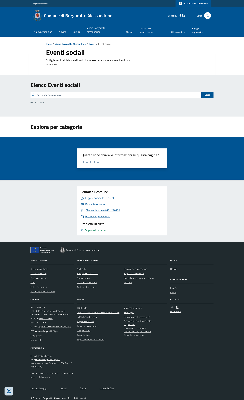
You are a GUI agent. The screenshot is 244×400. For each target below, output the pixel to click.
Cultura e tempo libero (87, 287)
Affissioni (128, 282)
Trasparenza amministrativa (146, 30)
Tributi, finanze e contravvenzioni (139, 278)
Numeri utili (35, 340)
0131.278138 (46, 318)
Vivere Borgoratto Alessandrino (96, 30)
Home (49, 44)
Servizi (76, 32)
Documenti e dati (38, 273)
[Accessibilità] (9, 391)
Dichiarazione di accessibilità (137, 317)
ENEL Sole (82, 308)
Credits (83, 388)
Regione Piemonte (40, 3)
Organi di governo (38, 278)
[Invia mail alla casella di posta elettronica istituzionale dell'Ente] (54, 326)
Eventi (92, 44)
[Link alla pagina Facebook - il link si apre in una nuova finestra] (180, 16)
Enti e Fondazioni (38, 287)
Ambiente (81, 269)
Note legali (129, 312)
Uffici (32, 282)
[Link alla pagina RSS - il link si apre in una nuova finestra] (183, 16)
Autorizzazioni (83, 278)
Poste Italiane (83, 335)
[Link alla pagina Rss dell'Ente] (177, 307)
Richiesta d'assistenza (134, 335)
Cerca (207, 94)
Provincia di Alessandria (88, 326)
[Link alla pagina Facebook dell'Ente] (172, 307)
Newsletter (175, 311)
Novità (62, 32)
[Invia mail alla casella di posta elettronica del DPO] (45, 356)
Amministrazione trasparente (137, 321)
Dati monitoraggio (38, 388)
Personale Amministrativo (42, 291)
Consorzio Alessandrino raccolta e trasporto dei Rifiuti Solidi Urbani (98, 315)
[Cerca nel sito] (206, 15)
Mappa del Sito (107, 388)
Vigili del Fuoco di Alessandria (90, 339)
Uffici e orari (36, 335)
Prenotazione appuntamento (137, 331)
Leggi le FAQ (129, 324)
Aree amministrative (40, 269)
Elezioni (129, 32)
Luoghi (173, 288)
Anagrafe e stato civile (87, 273)
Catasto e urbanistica (87, 282)
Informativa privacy (133, 308)
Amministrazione (43, 32)
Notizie (173, 269)
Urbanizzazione (178, 32)
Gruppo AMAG (83, 330)
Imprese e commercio (134, 273)
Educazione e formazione (135, 269)
